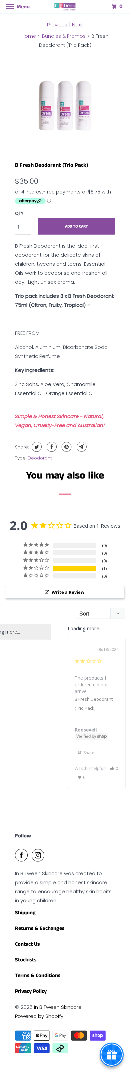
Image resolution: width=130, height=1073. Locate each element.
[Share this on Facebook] (51, 447)
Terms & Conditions (37, 975)
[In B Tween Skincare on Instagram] (39, 855)
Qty (19, 213)
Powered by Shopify (39, 1016)
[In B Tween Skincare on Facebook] (22, 855)
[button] (114, 768)
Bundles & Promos (64, 36)
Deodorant (40, 458)
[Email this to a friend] (81, 447)
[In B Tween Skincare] (65, 6)
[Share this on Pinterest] (66, 447)
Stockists (25, 960)
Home (29, 36)
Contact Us (27, 944)
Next (77, 24)
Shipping (25, 913)
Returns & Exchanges (39, 928)
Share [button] (88, 753)
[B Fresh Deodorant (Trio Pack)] (65, 102)
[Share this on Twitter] (36, 447)
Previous (57, 24)
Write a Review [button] (68, 592)
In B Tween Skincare (58, 1007)
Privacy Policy (31, 991)
